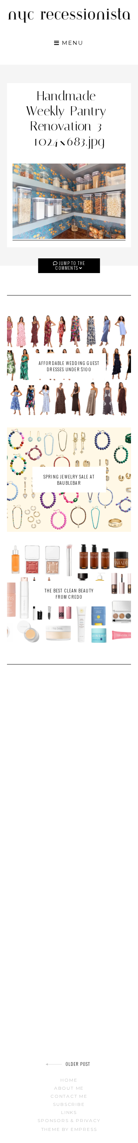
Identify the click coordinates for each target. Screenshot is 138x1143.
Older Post (78, 1064)
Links (69, 1112)
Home (68, 1080)
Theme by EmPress (69, 1129)
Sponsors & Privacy (69, 1120)
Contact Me (69, 1096)
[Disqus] (69, 775)
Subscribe (69, 1104)
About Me (69, 1088)
